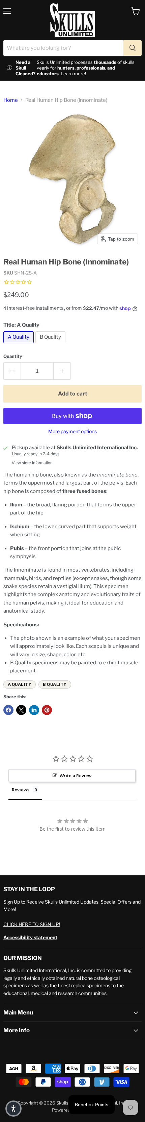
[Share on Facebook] (8, 710)
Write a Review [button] (76, 776)
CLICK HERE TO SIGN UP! (31, 924)
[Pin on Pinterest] (47, 710)
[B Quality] (51, 345)
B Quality (54, 684)
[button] (13, 1108)
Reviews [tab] (20, 790)
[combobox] (63, 48)
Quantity (12, 356)
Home (10, 100)
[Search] (132, 48)
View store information (32, 463)
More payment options (72, 431)
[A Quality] (19, 345)
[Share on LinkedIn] (34, 710)
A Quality (19, 684)
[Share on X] (21, 710)
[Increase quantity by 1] (62, 371)
